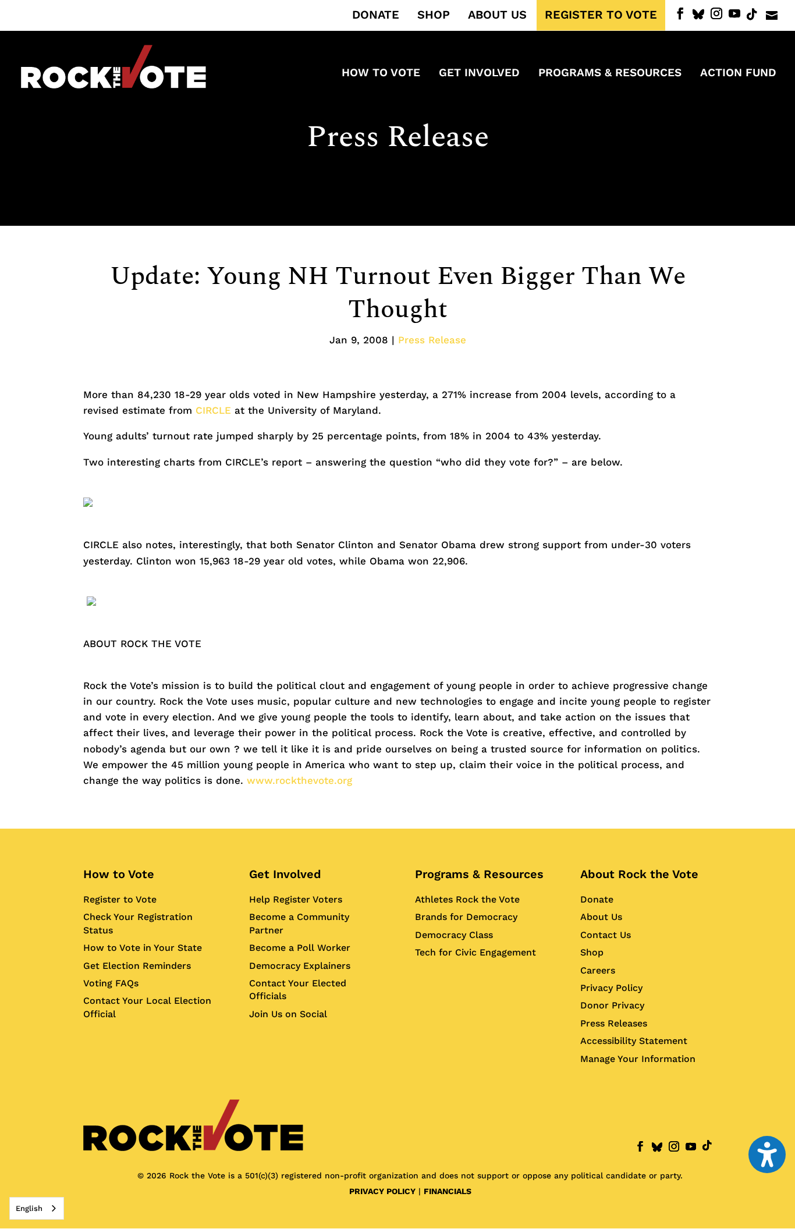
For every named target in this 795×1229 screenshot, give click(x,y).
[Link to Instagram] (716, 14)
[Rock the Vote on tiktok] (752, 14)
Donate (596, 899)
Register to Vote (120, 899)
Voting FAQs (111, 983)
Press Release (398, 137)
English (29, 1208)
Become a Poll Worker (299, 947)
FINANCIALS (447, 1191)
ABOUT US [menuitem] (497, 15)
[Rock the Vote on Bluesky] (698, 14)
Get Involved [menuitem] (479, 74)
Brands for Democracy (466, 916)
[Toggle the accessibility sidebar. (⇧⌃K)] (767, 1154)
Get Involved (285, 874)
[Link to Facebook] (680, 14)
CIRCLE (213, 410)
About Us (601, 916)
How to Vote (118, 874)
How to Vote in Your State (142, 947)
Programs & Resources (479, 874)
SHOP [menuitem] (433, 15)
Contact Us (605, 934)
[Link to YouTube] (734, 14)
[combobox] (36, 1208)
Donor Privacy (612, 1005)
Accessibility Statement (633, 1040)
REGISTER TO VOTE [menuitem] (601, 15)
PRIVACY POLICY (382, 1191)
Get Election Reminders (137, 965)
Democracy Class (454, 934)
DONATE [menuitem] (375, 15)
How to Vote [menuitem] (381, 74)
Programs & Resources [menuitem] (610, 74)
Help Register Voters (295, 899)
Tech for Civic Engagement (475, 952)
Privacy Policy (611, 987)
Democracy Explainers (299, 965)
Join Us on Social (288, 1014)
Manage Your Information (637, 1058)
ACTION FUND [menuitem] (738, 74)
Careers (597, 970)
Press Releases (613, 1023)
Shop (592, 952)
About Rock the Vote (639, 874)
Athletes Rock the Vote (467, 899)
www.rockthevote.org (299, 780)
